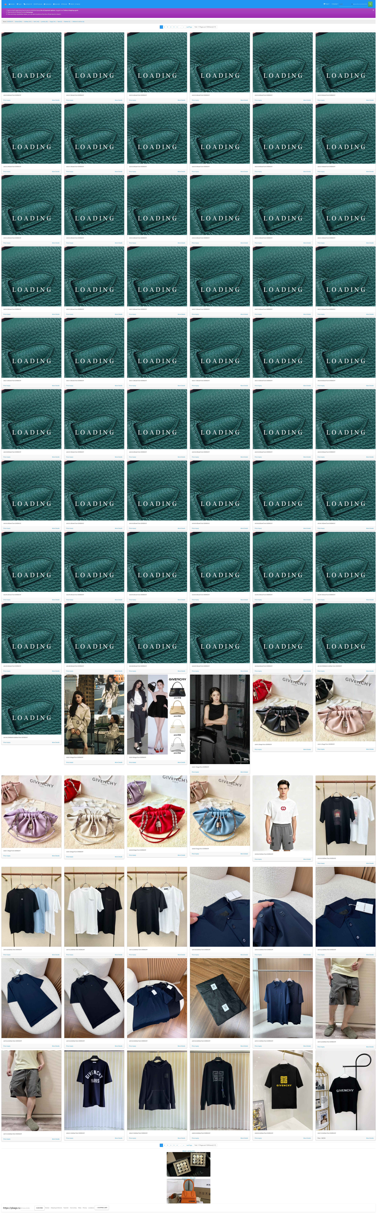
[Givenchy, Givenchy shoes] (31, 62)
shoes (18, 21)
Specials (57, 4)
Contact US (28, 4)
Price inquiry (6, 100)
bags (53, 21)
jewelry (44, 21)
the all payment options (48, 10)
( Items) (75, 4)
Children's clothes (78, 21)
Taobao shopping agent (70, 10)
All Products (38, 4)
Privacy (85, 1208)
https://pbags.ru (11, 1208)
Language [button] (334, 4)
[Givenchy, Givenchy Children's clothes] (346, 633)
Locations (91, 1208)
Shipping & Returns (56, 1208)
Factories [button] (48, 4)
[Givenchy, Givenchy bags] (94, 714)
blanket (67, 21)
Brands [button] (12, 4)
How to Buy (73, 1208)
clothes (28, 21)
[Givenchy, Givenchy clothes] (283, 813)
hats (60, 21)
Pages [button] (327, 4)
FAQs (79, 1208)
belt (36, 21)
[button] (55, 100)
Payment (66, 1208)
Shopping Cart (102, 1207)
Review (65, 4)
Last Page (189, 27)
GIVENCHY (10, 21)
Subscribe (39, 1208)
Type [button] (19, 4)
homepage (29, 12)
